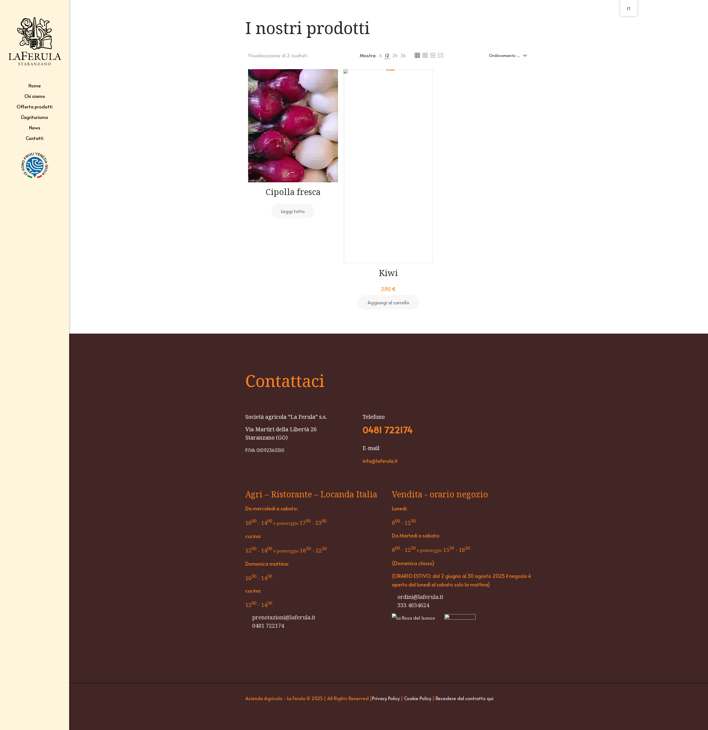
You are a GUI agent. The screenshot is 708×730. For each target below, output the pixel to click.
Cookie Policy (418, 698)
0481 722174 (267, 625)
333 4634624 (413, 605)
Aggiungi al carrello (388, 302)
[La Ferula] (34, 40)
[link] (381, 55)
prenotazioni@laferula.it (283, 617)
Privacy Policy (386, 698)
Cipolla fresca (293, 192)
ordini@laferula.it (420, 597)
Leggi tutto (293, 211)
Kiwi (388, 273)
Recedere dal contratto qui (464, 698)
